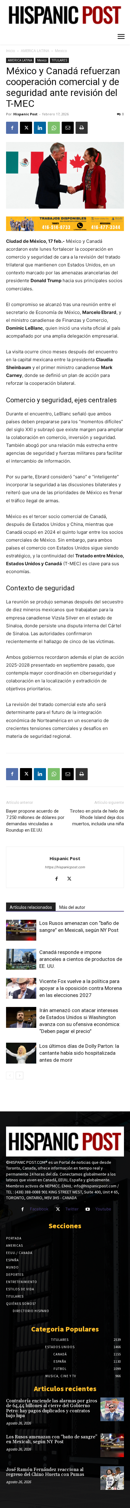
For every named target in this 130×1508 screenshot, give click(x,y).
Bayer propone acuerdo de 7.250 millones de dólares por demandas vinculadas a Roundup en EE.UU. (35, 820)
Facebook (39, 1208)
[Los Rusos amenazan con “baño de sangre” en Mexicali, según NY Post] (21, 930)
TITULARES (59, 60)
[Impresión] (82, 128)
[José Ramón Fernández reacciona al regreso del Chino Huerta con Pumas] (112, 1478)
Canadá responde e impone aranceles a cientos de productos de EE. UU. (80, 959)
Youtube (103, 1208)
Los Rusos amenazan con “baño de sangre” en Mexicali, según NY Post (51, 1439)
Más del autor (72, 907)
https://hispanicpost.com (65, 867)
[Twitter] (57, 1209)
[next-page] (19, 1075)
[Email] (68, 128)
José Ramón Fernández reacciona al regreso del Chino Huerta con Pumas (45, 1472)
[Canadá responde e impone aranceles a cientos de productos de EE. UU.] (21, 959)
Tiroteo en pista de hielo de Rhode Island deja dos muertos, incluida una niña (97, 817)
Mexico (61, 50)
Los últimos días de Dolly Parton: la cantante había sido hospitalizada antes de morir (79, 1053)
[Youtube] (88, 1209)
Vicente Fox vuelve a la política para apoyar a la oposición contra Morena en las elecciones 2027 (80, 988)
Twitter (72, 1208)
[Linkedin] (40, 128)
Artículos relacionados (31, 907)
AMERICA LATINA (35, 50)
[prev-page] (10, 1075)
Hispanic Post (25, 114)
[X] (26, 128)
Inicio (10, 50)
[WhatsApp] (54, 128)
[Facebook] (12, 128)
